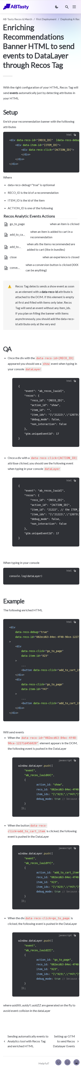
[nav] (74, 7)
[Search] (66, 7)
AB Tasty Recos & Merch (17, 19)
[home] (16, 7)
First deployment (46, 19)
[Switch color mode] (56, 7)
